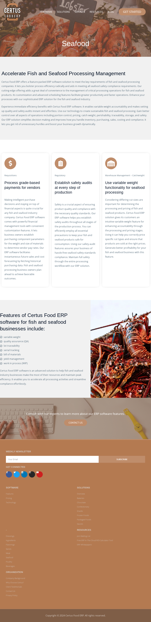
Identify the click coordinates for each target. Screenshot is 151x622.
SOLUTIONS (63, 11)
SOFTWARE (46, 11)
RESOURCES (96, 11)
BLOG (111, 11)
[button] (132, 11)
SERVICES (80, 11)
